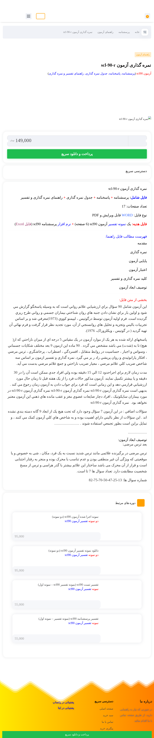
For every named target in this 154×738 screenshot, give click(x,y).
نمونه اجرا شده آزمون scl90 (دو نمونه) (75, 516)
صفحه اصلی (106, 708)
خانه (137, 32)
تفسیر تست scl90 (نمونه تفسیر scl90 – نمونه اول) (68, 584)
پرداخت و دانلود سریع (77, 154)
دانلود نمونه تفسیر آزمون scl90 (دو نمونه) (73, 550)
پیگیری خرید (106, 728)
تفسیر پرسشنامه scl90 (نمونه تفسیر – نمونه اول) (68, 618)
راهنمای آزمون (105, 32)
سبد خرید (108, 715)
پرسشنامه (124, 32)
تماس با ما (107, 722)
